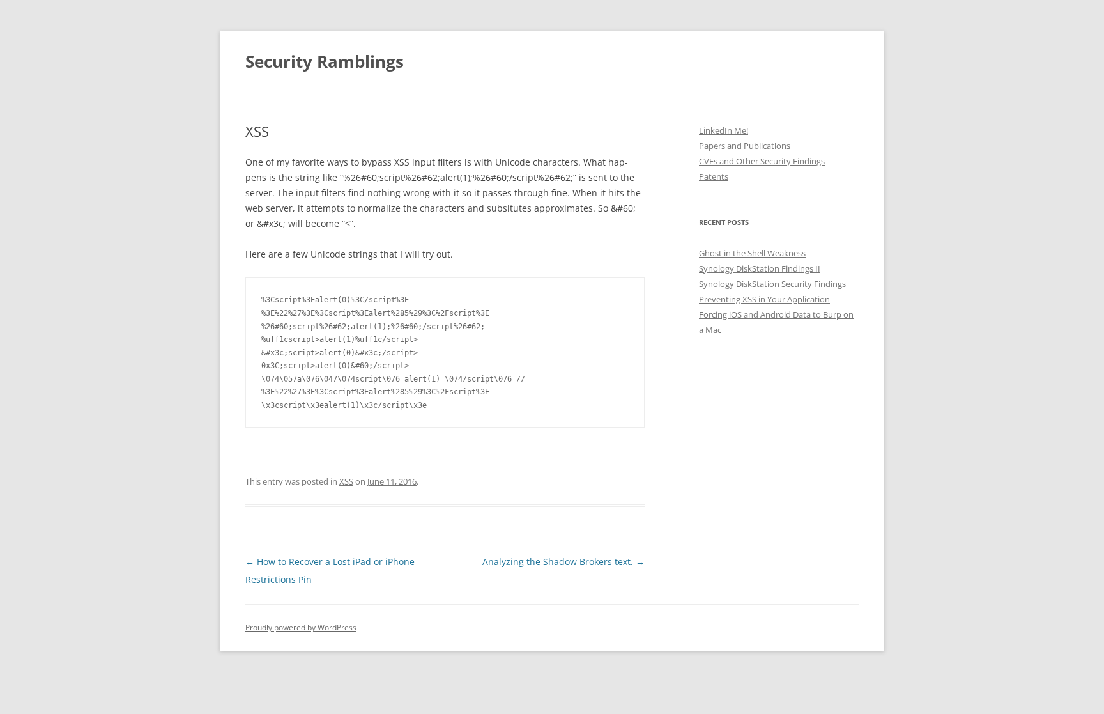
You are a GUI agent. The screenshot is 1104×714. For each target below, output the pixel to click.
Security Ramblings (324, 61)
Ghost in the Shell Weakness (752, 253)
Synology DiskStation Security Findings (772, 284)
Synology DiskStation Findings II (759, 268)
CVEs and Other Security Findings (762, 161)
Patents (713, 176)
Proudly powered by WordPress (300, 627)
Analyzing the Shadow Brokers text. (563, 561)
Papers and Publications (744, 145)
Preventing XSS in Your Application (764, 299)
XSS (346, 481)
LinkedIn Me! (723, 130)
